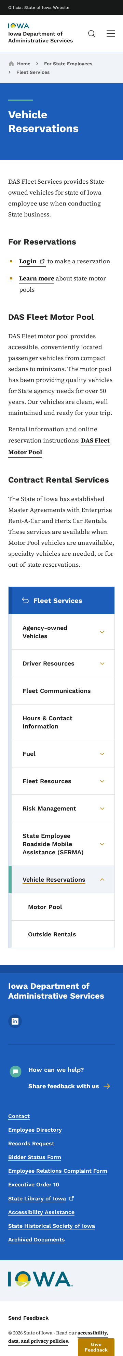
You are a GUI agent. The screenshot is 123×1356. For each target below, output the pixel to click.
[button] (96, 1347)
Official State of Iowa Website (38, 7)
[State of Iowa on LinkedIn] (15, 1026)
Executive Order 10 (33, 1184)
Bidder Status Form (34, 1157)
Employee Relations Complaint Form (57, 1171)
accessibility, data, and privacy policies (58, 1336)
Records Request (31, 1143)
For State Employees (68, 63)
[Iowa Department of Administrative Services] (25, 26)
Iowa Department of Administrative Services (40, 36)
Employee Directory (35, 1130)
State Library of (37, 1198)
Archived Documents (36, 1239)
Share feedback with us (63, 1086)
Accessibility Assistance (41, 1212)
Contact (19, 1116)
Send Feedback (28, 1318)
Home (23, 63)
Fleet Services (33, 72)
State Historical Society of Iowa (51, 1226)
